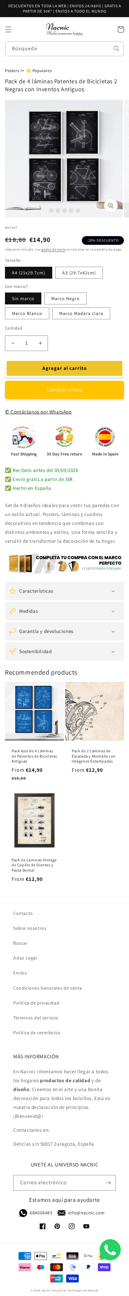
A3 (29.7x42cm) (79, 273)
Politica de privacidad (36, 1003)
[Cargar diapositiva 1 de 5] (51, 210)
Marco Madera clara (81, 313)
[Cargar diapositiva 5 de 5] (77, 210)
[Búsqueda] (116, 48)
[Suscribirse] (108, 1183)
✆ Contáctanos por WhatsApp (38, 412)
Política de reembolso (37, 1033)
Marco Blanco (27, 313)
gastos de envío (53, 249)
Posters (12, 70)
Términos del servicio (36, 1018)
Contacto (23, 913)
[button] (8, 29)
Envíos (20, 973)
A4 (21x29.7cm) (28, 273)
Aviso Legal (25, 958)
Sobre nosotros (29, 928)
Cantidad (13, 328)
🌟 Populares (39, 70)
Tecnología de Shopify (82, 1290)
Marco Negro (65, 298)
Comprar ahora (64, 389)
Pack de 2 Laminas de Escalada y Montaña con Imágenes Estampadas (93, 756)
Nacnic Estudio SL (54, 1290)
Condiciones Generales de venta (47, 988)
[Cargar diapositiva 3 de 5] (64, 210)
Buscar (20, 943)
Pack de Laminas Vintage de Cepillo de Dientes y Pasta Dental (34, 865)
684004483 (41, 1213)
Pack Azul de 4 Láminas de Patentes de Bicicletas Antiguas (34, 756)
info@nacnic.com (86, 1213)
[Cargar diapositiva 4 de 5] (71, 210)
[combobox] (64, 48)
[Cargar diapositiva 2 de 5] (58, 210)
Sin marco (23, 298)
